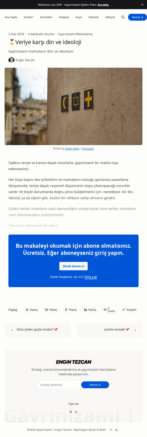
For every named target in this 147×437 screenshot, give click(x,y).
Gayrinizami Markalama (75, 34)
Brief (102, 429)
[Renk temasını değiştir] (114, 429)
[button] (73, 404)
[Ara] (123, 17)
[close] (142, 5)
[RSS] (76, 411)
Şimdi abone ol (73, 266)
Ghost (92, 429)
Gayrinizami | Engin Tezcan (54, 429)
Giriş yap (90, 277)
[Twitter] (70, 411)
